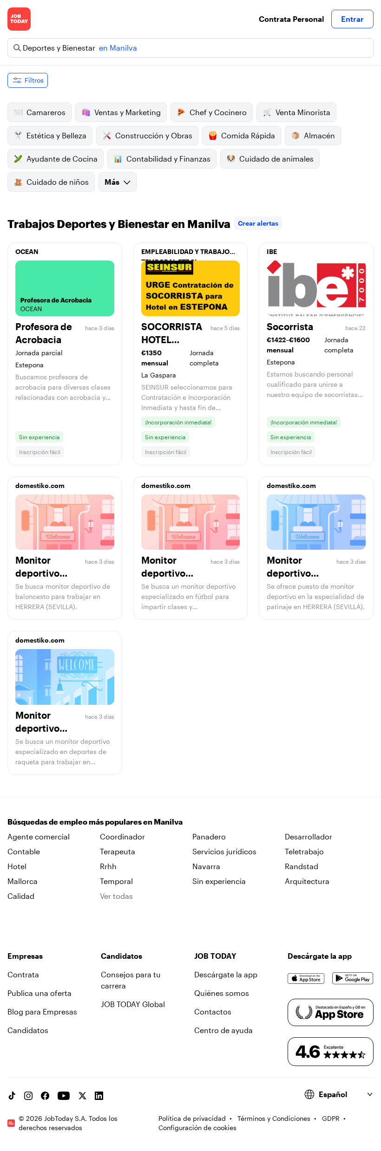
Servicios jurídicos (224, 851)
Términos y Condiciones (273, 1118)
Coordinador (122, 836)
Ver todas (116, 895)
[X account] (82, 1096)
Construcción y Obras (153, 135)
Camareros (46, 112)
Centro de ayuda (223, 1030)
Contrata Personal (291, 18)
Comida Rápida (248, 135)
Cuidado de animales (276, 158)
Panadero (209, 836)
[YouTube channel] (64, 1096)
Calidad (20, 895)
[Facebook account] (45, 1096)
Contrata (23, 974)
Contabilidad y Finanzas (168, 158)
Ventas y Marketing (127, 112)
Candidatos (27, 1030)
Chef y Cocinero (218, 112)
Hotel (16, 866)
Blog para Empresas (42, 1011)
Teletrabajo (304, 851)
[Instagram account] (28, 1096)
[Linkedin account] (99, 1096)
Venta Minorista (303, 112)
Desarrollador (308, 836)
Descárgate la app (225, 974)
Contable (23, 851)
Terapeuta (117, 851)
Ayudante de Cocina (62, 158)
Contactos (212, 1011)
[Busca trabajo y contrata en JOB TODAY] (19, 19)
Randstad (301, 866)
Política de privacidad (192, 1118)
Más (112, 181)
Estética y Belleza (56, 135)
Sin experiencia (219, 881)
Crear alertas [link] (258, 223)
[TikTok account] (11, 1096)
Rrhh (108, 866)
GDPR (331, 1118)
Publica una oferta (39, 992)
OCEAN (27, 251)
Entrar (352, 18)
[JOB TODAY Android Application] (353, 978)
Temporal (116, 881)
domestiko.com (40, 485)
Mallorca (22, 881)
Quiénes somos (221, 992)
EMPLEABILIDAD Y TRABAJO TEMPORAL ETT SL (185, 253)
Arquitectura (307, 881)
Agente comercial (38, 836)
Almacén (319, 135)
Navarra (206, 866)
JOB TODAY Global (133, 1004)
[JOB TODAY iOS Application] (306, 978)
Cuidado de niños (57, 181)
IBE (272, 251)
